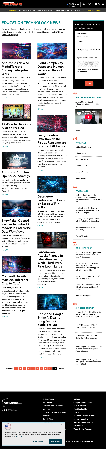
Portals (80, 142)
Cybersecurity (80, 153)
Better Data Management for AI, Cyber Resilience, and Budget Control (87, 286)
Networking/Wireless (44, 10)
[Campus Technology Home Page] (12, 4)
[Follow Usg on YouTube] (96, 4)
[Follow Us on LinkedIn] (84, 4)
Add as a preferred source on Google (74, 4)
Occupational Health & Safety (54, 412)
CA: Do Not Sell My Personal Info (82, 442)
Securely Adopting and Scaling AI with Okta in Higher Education (88, 220)
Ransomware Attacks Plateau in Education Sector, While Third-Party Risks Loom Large (50, 259)
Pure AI (76, 412)
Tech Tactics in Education (83, 422)
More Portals (80, 178)
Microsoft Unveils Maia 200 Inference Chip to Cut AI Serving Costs (15, 281)
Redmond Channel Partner (83, 415)
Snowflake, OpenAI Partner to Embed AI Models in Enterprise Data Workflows (16, 225)
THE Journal (78, 425)
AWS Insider (47, 402)
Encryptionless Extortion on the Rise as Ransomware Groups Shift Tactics (51, 140)
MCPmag (46, 409)
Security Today (48, 419)
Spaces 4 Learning (80, 419)
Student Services (81, 172)
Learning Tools (81, 166)
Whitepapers (83, 248)
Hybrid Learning (29, 10)
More (77, 130)
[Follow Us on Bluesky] (90, 4)
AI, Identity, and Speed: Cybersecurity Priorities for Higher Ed (88, 104)
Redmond (46, 415)
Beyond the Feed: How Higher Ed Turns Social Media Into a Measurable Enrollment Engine (88, 314)
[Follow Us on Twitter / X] (86, 4)
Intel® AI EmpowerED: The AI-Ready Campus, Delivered (86, 326)
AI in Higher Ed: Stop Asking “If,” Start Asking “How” (87, 277)
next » (61, 368)
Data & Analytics (81, 159)
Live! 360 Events (80, 406)
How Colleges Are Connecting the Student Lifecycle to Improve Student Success (88, 348)
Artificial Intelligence (83, 147)
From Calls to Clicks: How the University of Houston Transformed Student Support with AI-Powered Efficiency (87, 266)
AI (20, 10)
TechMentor (47, 422)
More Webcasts (81, 236)
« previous (8, 368)
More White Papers (83, 296)
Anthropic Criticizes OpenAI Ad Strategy (16, 174)
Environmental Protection (53, 406)
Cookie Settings (38, 441)
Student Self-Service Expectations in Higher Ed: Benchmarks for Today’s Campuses (88, 254)
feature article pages (10, 35)
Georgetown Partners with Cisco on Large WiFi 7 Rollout (51, 201)
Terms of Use (65, 442)
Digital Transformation (63, 10)
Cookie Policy (19, 436)
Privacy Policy (93, 58)
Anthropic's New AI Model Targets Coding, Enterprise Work (15, 68)
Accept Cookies (55, 441)
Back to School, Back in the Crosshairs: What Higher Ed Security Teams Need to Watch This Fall (88, 198)
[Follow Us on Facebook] (93, 4)
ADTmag (76, 399)
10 (55, 368)
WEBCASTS (82, 190)
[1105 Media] (12, 421)
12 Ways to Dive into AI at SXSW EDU (16, 126)
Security (78, 10)
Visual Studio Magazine (82, 429)
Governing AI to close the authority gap (85, 228)
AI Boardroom (48, 399)
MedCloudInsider (80, 409)
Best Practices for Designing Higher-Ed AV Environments (86, 337)
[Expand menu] (103, 4)
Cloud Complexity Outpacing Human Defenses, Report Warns (50, 68)
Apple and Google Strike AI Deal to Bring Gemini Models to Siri (50, 319)
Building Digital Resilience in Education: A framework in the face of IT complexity (87, 210)
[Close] (62, 424)
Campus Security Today (82, 402)
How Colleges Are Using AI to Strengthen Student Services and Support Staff (88, 361)
